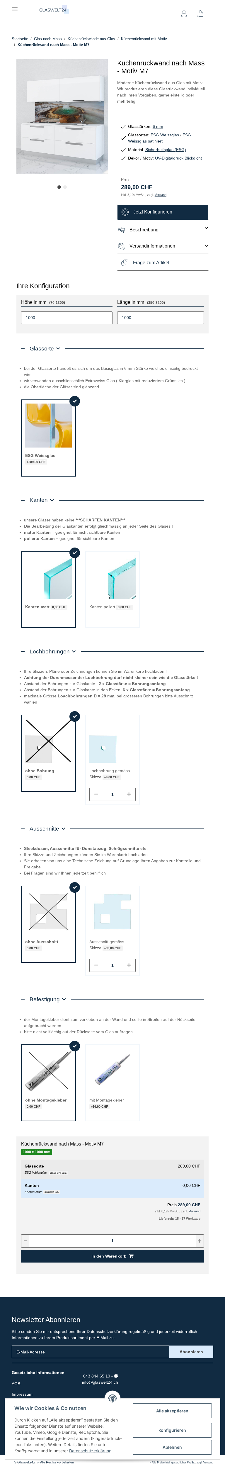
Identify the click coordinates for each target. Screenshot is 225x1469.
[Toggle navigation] (15, 6)
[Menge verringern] (96, 794)
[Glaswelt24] (54, 9)
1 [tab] (59, 187)
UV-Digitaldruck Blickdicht (178, 158)
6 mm (158, 126)
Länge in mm (141, 302)
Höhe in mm (43, 302)
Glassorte (42, 348)
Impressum (22, 1394)
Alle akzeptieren (172, 1410)
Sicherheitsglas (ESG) (165, 149)
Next (93, 117)
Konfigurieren (172, 1430)
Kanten (39, 500)
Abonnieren (191, 1351)
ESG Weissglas (165, 135)
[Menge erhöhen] (128, 794)
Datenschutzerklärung (107, 1331)
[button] (184, 15)
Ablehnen (172, 1447)
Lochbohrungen (50, 651)
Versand (160, 194)
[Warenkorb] (202, 15)
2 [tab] (65, 187)
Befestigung (45, 999)
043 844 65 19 (96, 1376)
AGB (16, 1383)
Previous (31, 117)
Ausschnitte (44, 829)
